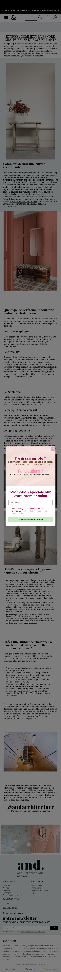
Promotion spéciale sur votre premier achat (30, 494)
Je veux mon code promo (30, 519)
